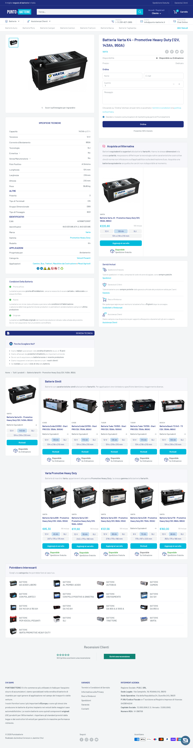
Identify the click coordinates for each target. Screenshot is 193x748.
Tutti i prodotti (19, 372)
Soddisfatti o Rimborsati (113, 308)
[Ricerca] (140, 12)
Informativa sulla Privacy (92, 692)
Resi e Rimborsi (88, 696)
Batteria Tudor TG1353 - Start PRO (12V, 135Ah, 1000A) (113, 427)
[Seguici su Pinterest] (91, 739)
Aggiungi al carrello (121, 243)
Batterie (13, 21)
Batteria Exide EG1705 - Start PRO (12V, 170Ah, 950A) (84, 427)
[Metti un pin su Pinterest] (172, 51)
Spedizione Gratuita (161, 3)
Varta (105, 52)
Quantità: (107, 83)
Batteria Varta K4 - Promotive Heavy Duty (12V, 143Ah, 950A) (20, 418)
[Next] (185, 100)
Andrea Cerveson (23, 738)
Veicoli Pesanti (83, 258)
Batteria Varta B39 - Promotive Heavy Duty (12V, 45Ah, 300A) (55, 519)
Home (7, 372)
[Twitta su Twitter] (177, 51)
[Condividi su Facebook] (167, 51)
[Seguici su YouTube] (96, 739)
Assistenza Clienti (39, 21)
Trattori (48, 263)
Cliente (155, 13)
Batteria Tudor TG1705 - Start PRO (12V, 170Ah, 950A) (143, 427)
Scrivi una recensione (119, 656)
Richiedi (22, 442)
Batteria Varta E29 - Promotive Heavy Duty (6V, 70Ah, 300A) (143, 519)
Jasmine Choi (38, 738)
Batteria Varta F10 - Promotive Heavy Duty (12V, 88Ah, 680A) (173, 519)
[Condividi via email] (182, 51)
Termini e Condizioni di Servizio (95, 687)
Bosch (162, 423)
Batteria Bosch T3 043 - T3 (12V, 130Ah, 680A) (171, 427)
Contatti (85, 708)
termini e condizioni (161, 108)
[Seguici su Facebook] (81, 739)
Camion (36, 263)
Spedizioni (107, 278)
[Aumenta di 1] (179, 84)
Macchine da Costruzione (64, 263)
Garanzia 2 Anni (181, 3)
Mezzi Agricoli (84, 263)
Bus (42, 263)
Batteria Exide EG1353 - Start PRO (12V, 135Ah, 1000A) (55, 427)
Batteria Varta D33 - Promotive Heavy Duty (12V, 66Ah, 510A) (114, 519)
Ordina (143, 124)
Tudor (103, 423)
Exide (44, 423)
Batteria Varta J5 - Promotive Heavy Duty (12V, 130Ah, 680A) (120, 219)
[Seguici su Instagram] (86, 739)
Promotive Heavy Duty (80, 237)
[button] (185, 740)
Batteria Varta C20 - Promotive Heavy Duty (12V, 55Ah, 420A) (83, 521)
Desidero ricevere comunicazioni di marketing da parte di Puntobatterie (138, 117)
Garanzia (106, 293)
